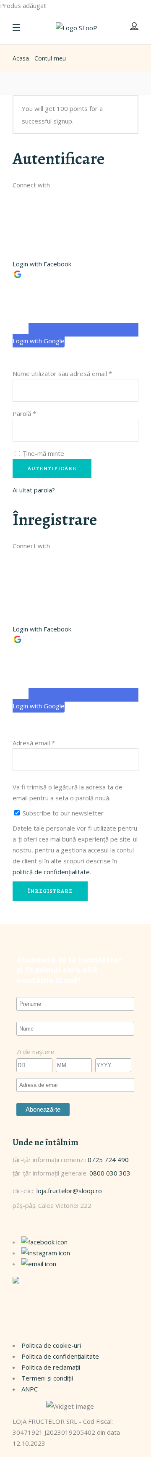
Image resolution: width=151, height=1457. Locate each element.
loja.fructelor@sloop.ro (69, 1190)
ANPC (29, 1389)
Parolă (24, 413)
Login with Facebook (42, 264)
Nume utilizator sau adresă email (62, 373)
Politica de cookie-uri (51, 1345)
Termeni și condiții (47, 1378)
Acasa (21, 58)
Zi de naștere (35, 1051)
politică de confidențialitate (51, 872)
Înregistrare (50, 890)
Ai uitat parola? (34, 490)
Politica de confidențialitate (60, 1356)
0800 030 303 (109, 1173)
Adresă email (34, 743)
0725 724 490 (108, 1159)
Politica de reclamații (50, 1367)
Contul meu (50, 58)
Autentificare (52, 468)
